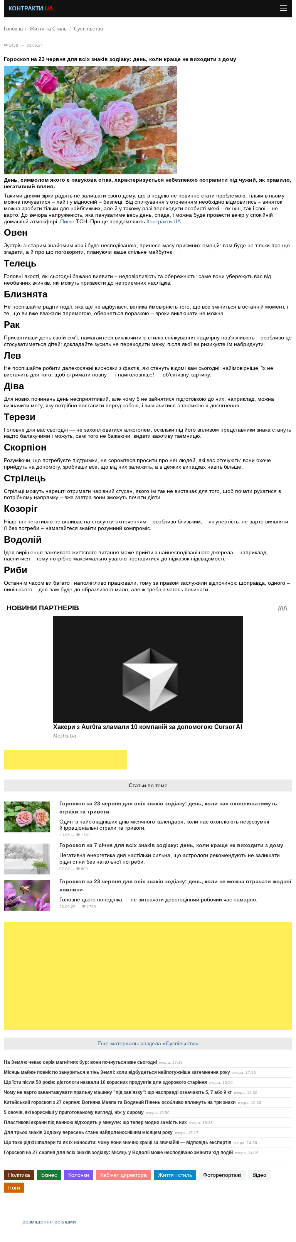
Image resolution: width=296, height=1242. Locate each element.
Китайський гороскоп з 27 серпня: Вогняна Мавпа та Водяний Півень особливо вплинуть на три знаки (119, 1102)
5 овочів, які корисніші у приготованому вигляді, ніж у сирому (74, 1112)
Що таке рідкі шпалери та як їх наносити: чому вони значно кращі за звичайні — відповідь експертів (117, 1142)
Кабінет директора (123, 1175)
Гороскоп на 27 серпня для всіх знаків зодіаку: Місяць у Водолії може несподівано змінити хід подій (118, 1152)
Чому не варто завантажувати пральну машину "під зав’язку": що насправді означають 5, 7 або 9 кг (118, 1092)
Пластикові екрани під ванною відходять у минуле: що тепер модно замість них (95, 1122)
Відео (259, 1175)
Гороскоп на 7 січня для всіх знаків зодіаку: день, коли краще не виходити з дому (171, 845)
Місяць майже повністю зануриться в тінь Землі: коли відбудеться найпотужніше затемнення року (117, 1072)
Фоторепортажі (222, 1175)
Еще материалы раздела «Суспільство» (148, 1043)
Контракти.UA (163, 221)
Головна (13, 29)
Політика (19, 1175)
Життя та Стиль (48, 29)
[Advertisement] (65, 760)
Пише (68, 221)
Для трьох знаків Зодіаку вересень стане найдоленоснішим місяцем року (88, 1132)
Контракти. (30, 8)
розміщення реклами (49, 1221)
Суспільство (88, 29)
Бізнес (49, 1175)
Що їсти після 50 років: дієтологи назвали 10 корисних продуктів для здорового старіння (105, 1082)
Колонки (78, 1175)
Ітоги (14, 1188)
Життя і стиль (175, 1175)
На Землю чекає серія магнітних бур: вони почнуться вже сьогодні (80, 1062)
